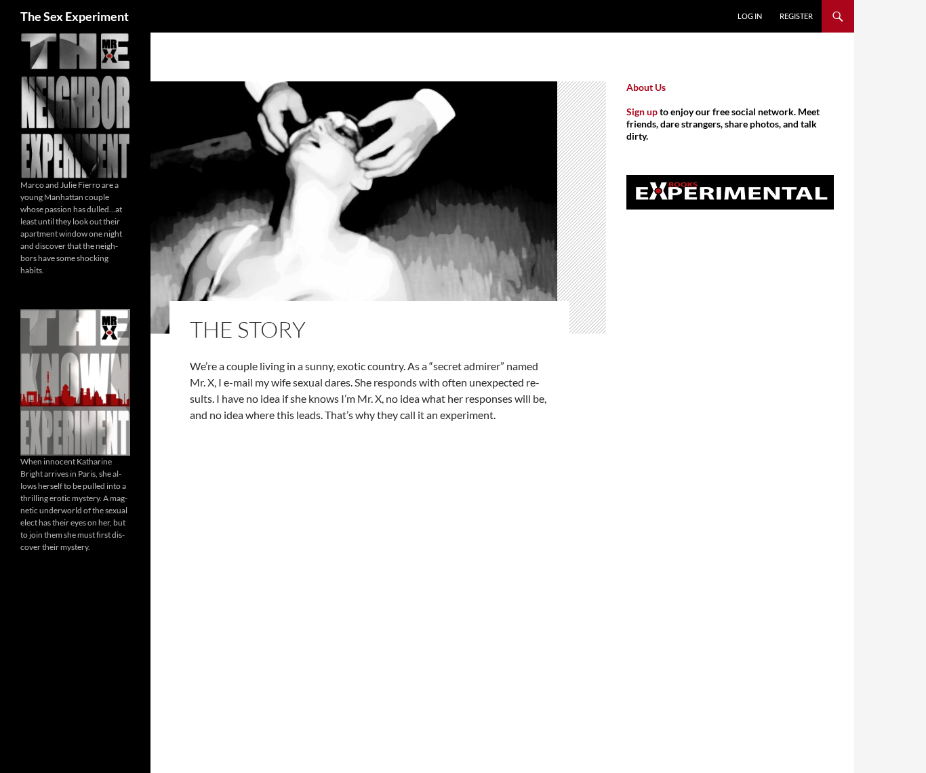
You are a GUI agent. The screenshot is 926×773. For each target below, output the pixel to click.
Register (796, 16)
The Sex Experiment (74, 16)
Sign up (642, 111)
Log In (750, 16)
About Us (646, 87)
